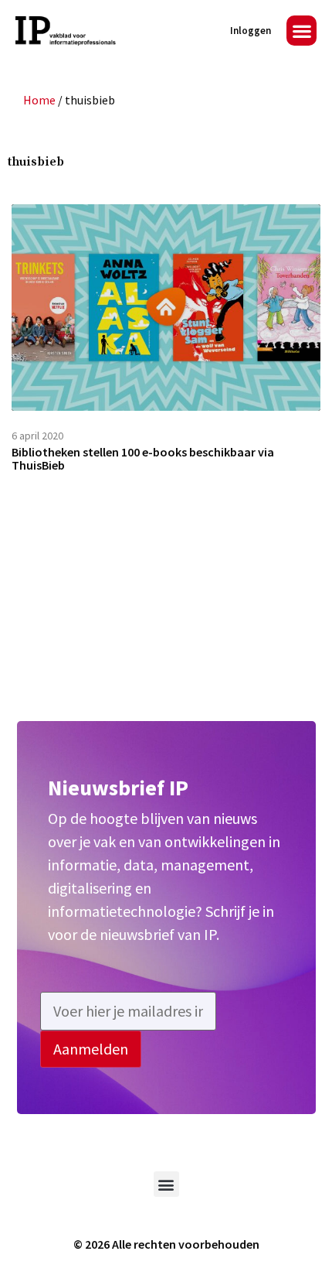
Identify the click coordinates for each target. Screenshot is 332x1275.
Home (39, 100)
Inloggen (250, 30)
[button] (301, 30)
